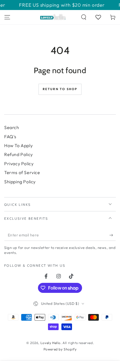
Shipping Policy (20, 181)
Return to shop (60, 89)
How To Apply (18, 145)
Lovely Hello (50, 343)
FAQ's (10, 136)
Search (11, 127)
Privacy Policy (18, 163)
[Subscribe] (112, 235)
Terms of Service (22, 172)
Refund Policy (18, 154)
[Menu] (7, 17)
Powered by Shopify (60, 349)
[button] (83, 17)
